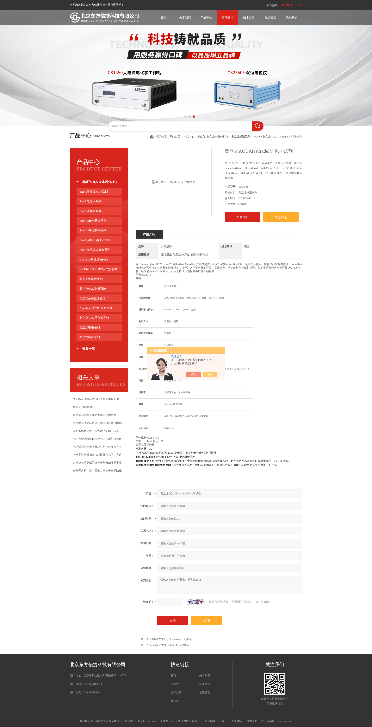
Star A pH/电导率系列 (92, 220)
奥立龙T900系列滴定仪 (94, 317)
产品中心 (206, 17)
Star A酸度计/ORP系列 (93, 191)
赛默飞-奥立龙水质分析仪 (212, 136)
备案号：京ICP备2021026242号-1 (180, 721)
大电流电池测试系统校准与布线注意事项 (97, 462)
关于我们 (185, 17)
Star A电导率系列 (90, 201)
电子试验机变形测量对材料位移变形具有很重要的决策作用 (99, 446)
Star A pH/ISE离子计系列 (95, 240)
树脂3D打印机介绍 (84, 407)
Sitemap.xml (285, 721)
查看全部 (88, 348)
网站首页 (175, 136)
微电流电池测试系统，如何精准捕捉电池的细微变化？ (99, 422)
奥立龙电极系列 (89, 327)
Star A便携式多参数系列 (94, 249)
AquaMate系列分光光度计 (95, 308)
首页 (164, 17)
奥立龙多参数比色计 (92, 298)
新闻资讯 (227, 17)
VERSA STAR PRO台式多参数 (98, 269)
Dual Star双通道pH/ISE (93, 259)
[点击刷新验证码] (195, 602)
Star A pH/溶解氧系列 (92, 230)
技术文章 (249, 17)
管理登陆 (236, 721)
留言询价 (242, 217)
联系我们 (291, 17)
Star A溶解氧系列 (90, 211)
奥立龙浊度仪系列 (91, 278)
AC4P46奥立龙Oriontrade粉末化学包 (167, 645)
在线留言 (270, 17)
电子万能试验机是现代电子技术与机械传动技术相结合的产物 (99, 438)
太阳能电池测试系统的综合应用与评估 (96, 399)
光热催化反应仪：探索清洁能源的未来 (96, 430)
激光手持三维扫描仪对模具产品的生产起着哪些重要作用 (99, 454)
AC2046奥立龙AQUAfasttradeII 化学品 (169, 639)
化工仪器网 (267, 721)
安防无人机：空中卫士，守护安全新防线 (97, 470)
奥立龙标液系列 (89, 337)
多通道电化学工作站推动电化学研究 (94, 415)
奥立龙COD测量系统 (92, 288)
